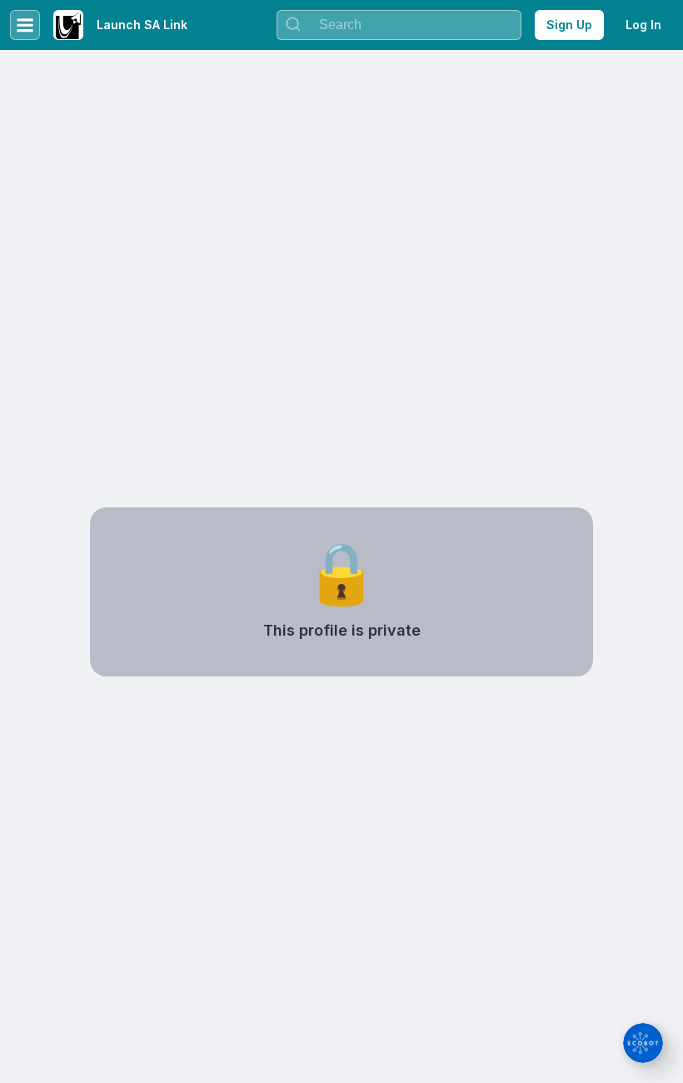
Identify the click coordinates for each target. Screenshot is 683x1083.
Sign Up (569, 24)
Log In (643, 24)
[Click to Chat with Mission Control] (643, 1043)
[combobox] (399, 25)
